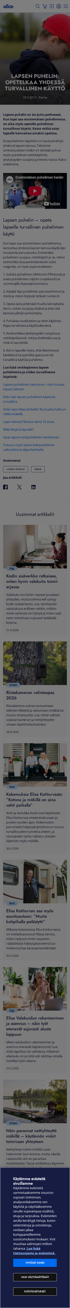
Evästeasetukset (35, 1291)
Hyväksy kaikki (35, 1263)
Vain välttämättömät (35, 1277)
